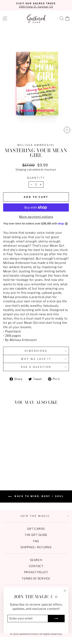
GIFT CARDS (36, 528)
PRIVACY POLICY (36, 572)
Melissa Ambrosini (36, 144)
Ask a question (36, 366)
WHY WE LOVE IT (36, 358)
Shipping (21, 169)
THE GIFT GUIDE (36, 535)
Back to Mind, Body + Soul (38, 496)
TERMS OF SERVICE (36, 578)
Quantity (36, 177)
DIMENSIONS (36, 350)
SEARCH (36, 560)
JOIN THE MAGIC (35, 515)
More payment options (36, 217)
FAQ (36, 541)
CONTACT (36, 566)
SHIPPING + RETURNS (36, 547)
